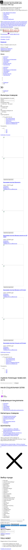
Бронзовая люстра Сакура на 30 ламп (14, 343)
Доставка (6, 60)
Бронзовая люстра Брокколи (12, 182)
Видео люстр (7, 63)
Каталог (5, 56)
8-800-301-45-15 (11, 30)
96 (6, 132)
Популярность (10, 119)
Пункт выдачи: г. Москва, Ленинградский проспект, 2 (11, 429)
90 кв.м (4, 112)
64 (6, 131)
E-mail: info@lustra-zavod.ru (11, 434)
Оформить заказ (6, 49)
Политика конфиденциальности (13, 410)
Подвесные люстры (9, 417)
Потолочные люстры (9, 416)
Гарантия (6, 407)
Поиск (16, 28)
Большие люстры (8, 418)
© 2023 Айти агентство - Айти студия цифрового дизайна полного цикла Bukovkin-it (14, 445)
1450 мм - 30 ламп (7, 104)
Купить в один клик (8, 179)
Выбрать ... (6, 187)
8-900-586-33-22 (14, 34)
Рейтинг (8, 121)
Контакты (6, 64)
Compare (5, 186)
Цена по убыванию (11, 123)
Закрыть (3, 528)
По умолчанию (10, 118)
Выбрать (19, 521)
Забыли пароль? (5, 533)
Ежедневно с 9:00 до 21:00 (10, 435)
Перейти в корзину (6, 48)
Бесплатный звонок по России (12, 432)
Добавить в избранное (10, 189)
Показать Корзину (5, 525)
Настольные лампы (9, 421)
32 (6, 129)
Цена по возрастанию (12, 122)
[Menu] (1, 2)
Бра (4, 420)
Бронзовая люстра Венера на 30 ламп (14, 290)
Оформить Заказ (15, 525)
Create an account (6, 548)
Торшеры (5, 422)
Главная (5, 82)
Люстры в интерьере (9, 59)
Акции (5, 58)
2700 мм (4, 108)
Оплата (5, 62)
